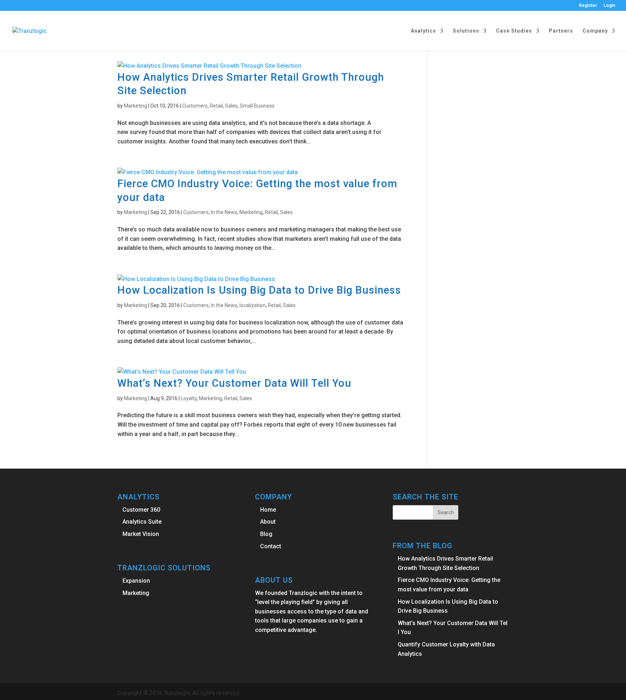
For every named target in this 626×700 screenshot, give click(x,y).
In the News (224, 212)
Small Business (257, 106)
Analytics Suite (142, 521)
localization (252, 305)
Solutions (466, 31)
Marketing (135, 106)
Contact (270, 546)
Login (609, 5)
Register (588, 5)
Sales (231, 106)
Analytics (423, 31)
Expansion (136, 580)
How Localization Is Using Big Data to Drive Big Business (259, 290)
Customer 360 (141, 509)
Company (595, 31)
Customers (195, 106)
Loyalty (189, 398)
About (268, 521)
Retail (216, 106)
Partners (561, 31)
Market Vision (140, 534)
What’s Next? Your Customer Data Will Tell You (234, 383)
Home (268, 509)
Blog (266, 534)
